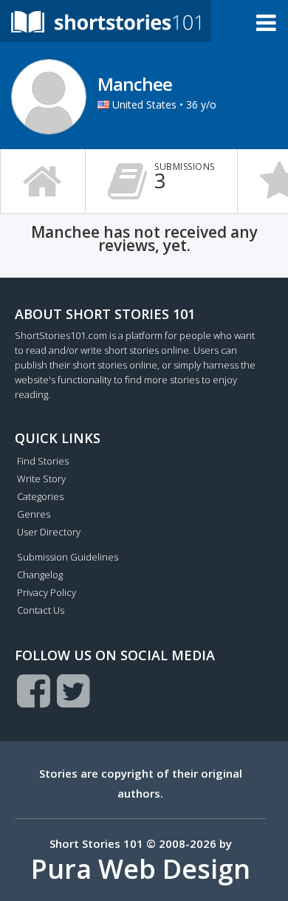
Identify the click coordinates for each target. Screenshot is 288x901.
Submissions (184, 177)
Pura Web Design (140, 869)
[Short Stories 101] (105, 21)
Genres (33, 514)
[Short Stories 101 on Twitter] (73, 690)
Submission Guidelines (67, 556)
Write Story (41, 478)
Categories (40, 496)
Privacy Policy (46, 592)
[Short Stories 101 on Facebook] (33, 690)
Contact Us (40, 610)
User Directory (48, 531)
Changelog (40, 574)
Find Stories (43, 460)
